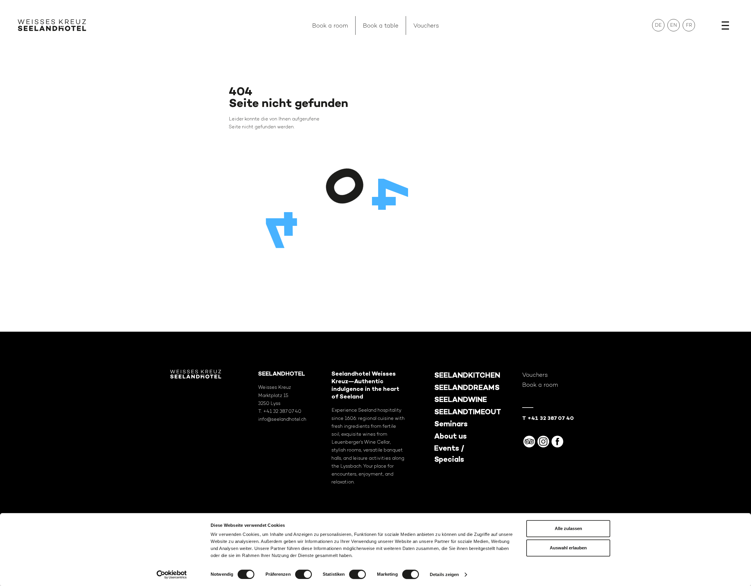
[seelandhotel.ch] (52, 26)
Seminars (451, 423)
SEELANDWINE (460, 399)
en (673, 25)
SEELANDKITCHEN (467, 375)
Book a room (330, 25)
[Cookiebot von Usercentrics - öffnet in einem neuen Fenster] (171, 574)
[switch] (303, 574)
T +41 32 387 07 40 (548, 418)
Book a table (380, 25)
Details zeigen (444, 574)
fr (689, 25)
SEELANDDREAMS (467, 387)
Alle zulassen (568, 528)
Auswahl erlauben (568, 547)
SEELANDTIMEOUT (467, 411)
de (658, 25)
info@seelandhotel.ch (282, 419)
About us (450, 436)
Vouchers (426, 25)
